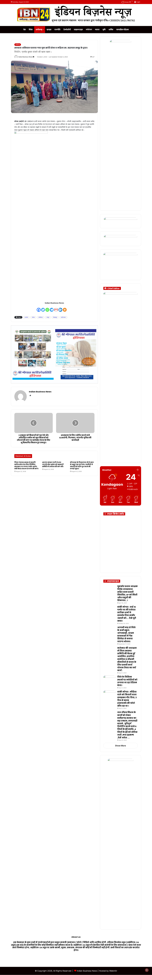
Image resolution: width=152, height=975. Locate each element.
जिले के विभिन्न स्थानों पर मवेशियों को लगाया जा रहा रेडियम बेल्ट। (127, 681)
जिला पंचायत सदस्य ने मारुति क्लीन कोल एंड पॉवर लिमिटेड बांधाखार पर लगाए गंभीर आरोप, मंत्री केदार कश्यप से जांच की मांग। (26, 465)
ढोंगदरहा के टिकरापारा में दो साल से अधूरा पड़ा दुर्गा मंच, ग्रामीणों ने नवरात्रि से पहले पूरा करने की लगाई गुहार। (82, 465)
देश (24, 29)
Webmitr (113, 971)
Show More (120, 745)
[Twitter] (43, 308)
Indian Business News (25, 57)
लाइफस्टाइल (78, 29)
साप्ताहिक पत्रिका (122, 29)
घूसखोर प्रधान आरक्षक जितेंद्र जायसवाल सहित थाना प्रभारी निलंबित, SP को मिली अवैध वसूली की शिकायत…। (127, 593)
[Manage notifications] (147, 970)
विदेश (31, 29)
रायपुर (48, 317)
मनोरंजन (89, 29)
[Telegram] (52, 308)
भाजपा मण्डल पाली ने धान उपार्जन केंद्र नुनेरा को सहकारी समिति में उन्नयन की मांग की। (53, 464)
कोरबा (33, 317)
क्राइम (49, 29)
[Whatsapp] (47, 308)
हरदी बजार (63, 317)
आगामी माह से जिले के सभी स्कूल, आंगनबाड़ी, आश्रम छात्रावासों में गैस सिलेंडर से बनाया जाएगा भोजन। (126, 634)
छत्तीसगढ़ (39, 29)
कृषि (104, 29)
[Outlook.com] (60, 308)
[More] (65, 308)
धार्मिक (111, 29)
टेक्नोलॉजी (67, 29)
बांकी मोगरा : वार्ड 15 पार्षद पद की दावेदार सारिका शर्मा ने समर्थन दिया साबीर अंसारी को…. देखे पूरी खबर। (126, 613)
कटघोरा (26, 317)
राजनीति (57, 29)
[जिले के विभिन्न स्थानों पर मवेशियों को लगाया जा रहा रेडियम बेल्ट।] (109, 679)
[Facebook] (39, 308)
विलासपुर (55, 317)
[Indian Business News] (76, 13)
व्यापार (97, 29)
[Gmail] (56, 308)
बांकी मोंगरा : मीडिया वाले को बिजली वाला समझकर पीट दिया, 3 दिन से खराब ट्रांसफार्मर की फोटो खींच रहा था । (127, 698)
